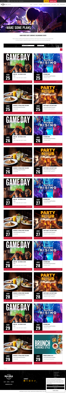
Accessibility (57, 375)
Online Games (21, 1)
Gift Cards (53, 4)
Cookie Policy (50, 383)
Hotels (12, 1)
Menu (31, 4)
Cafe (5, 381)
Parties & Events (46, 4)
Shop (17, 1)
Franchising (62, 4)
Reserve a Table (53, 1)
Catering (40, 4)
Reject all (55, 388)
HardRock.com (8, 384)
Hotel (8, 381)
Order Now (46, 1)
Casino (15, 1)
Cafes (8, 1)
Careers (56, 374)
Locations (35, 4)
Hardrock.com (3, 1)
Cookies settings (55, 390)
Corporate (56, 372)
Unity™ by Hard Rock (61, 1)
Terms (55, 377)
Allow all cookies (55, 385)
